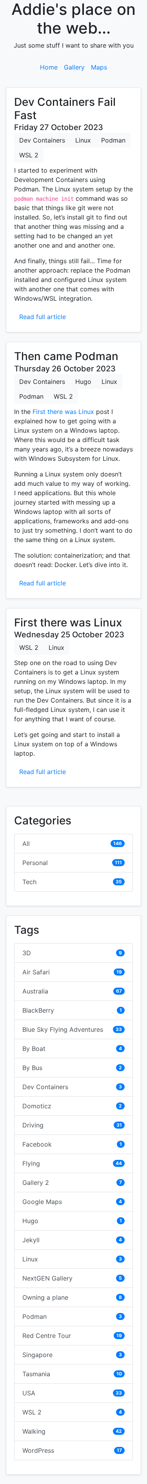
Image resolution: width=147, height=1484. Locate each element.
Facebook (37, 1144)
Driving (33, 1125)
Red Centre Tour (46, 1336)
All (26, 843)
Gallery (74, 67)
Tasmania (36, 1374)
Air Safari (36, 972)
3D (26, 953)
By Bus (32, 1068)
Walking (33, 1431)
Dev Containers (42, 140)
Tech (29, 882)
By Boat (33, 1048)
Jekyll (31, 1240)
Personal (35, 863)
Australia (35, 991)
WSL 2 (28, 155)
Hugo (83, 381)
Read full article (42, 317)
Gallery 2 (35, 1182)
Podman (113, 140)
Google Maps (42, 1202)
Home (49, 67)
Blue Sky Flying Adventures (62, 1029)
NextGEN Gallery (47, 1278)
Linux (83, 140)
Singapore (37, 1355)
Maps (99, 67)
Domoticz (36, 1106)
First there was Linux (63, 412)
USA (28, 1393)
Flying (31, 1163)
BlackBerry (38, 1010)
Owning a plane (45, 1297)
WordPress (38, 1450)
